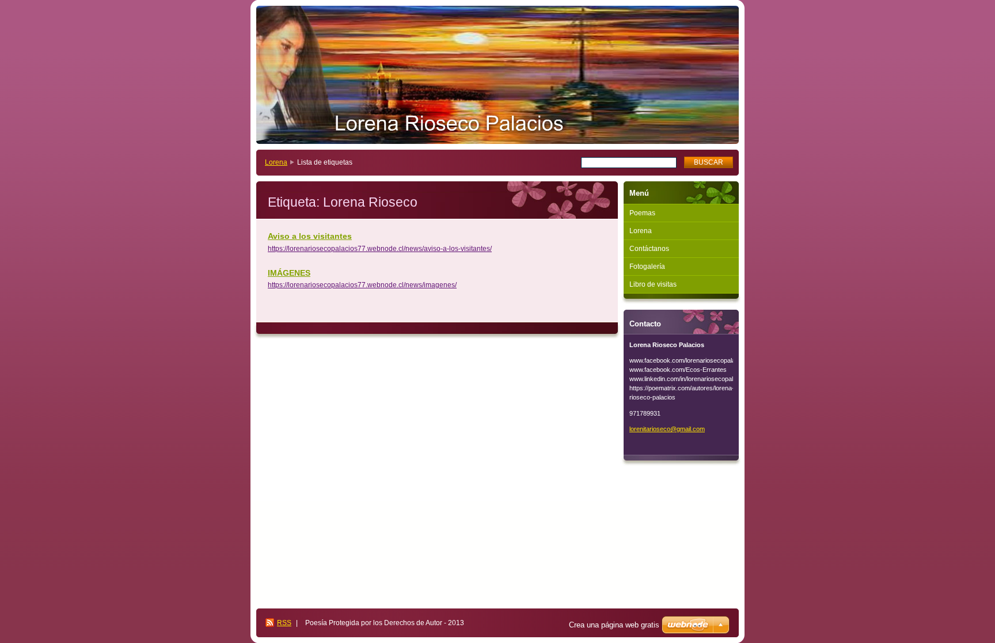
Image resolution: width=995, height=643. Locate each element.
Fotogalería (647, 266)
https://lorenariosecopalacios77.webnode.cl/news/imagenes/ (362, 285)
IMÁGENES (289, 272)
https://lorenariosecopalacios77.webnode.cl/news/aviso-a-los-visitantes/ (380, 249)
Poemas (642, 213)
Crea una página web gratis (614, 625)
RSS (284, 623)
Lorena (276, 162)
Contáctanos (649, 249)
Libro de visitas (653, 284)
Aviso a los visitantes (310, 236)
